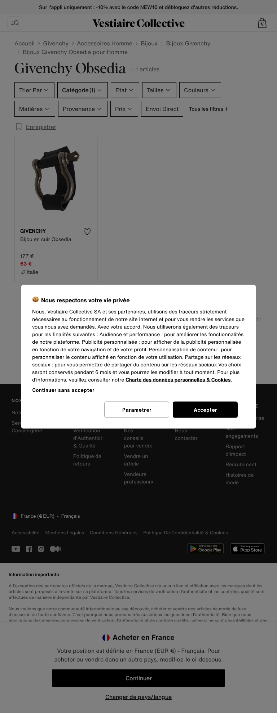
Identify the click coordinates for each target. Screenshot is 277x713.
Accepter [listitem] (205, 409)
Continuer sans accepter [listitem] (63, 389)
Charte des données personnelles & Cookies (178, 379)
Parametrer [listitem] (136, 409)
